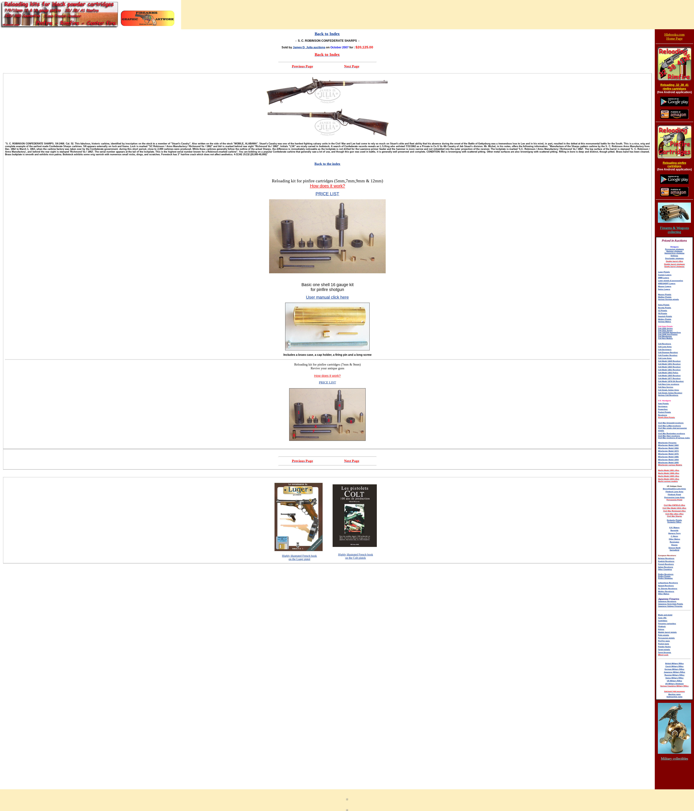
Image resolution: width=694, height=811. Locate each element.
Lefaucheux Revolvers (668, 583)
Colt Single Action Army (668, 390)
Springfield (674, 550)
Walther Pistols (664, 297)
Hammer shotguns (674, 251)
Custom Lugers (664, 275)
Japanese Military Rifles (674, 672)
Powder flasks (664, 647)
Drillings (674, 256)
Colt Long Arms (665, 347)
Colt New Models (665, 338)
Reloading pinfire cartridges (674, 164)
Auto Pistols (663, 404)
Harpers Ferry (674, 533)
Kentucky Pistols (674, 520)
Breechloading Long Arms (674, 489)
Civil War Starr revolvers (669, 436)
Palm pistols (663, 635)
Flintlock (662, 626)
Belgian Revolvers (666, 558)
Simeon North (674, 548)
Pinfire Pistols (664, 576)
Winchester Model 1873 (668, 451)
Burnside (674, 530)
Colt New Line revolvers (668, 384)
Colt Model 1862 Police (668, 373)
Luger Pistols (664, 272)
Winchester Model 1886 (668, 457)
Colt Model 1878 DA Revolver (671, 381)
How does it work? (327, 185)
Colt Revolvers (664, 344)
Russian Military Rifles (674, 675)
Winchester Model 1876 (668, 454)
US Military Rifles (674, 681)
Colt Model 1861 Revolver (669, 370)
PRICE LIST (327, 382)
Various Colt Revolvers (668, 395)
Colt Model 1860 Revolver (669, 367)
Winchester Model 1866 (668, 448)
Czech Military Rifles (674, 666)
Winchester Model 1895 (668, 463)
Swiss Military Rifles (674, 678)
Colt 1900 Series (665, 328)
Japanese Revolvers (667, 601)
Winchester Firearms (667, 443)
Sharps (674, 545)
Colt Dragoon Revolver (668, 352)
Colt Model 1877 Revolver (669, 378)
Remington (674, 542)
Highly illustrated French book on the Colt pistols (355, 556)
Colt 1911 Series (665, 330)
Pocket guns (663, 644)
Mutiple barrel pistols (667, 632)
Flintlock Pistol (674, 494)
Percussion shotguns (674, 249)
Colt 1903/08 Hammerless (669, 332)
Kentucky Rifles (674, 522)
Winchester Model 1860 (668, 445)
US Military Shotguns (674, 684)
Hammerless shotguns (674, 253)
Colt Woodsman (665, 336)
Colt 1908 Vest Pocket (667, 334)
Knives (661, 629)
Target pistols (664, 650)
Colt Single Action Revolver (670, 393)
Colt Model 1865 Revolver (669, 376)
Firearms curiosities (667, 624)
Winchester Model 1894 (668, 460)
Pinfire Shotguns (665, 578)
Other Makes (674, 539)
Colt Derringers (664, 350)
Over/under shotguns (674, 258)
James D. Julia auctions (309, 47)
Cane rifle (662, 618)
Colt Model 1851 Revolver (669, 364)
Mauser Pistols (664, 294)
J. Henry (674, 536)
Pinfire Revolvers (665, 574)
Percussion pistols (666, 638)
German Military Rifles (674, 669)
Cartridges (662, 621)
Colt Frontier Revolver (667, 355)
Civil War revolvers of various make (674, 438)
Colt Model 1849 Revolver (669, 361)
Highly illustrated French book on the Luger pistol (299, 557)
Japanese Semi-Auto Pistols (670, 604)
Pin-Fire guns (664, 641)
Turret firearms (664, 652)
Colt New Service (665, 387)
